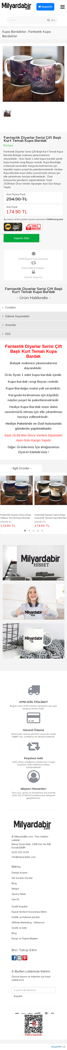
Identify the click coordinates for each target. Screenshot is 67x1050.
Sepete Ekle (21, 238)
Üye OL (15, 899)
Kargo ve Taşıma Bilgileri (25, 938)
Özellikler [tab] (10, 307)
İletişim (15, 888)
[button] (25, 530)
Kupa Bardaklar (14, 32)
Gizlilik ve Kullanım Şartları (26, 917)
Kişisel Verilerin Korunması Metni (29, 911)
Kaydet (18, 996)
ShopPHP (56, 1046)
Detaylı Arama (19, 872)
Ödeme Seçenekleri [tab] (16, 316)
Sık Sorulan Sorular (22, 878)
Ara (52, 20)
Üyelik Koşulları (20, 906)
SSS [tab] (7, 334)
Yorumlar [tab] (10, 325)
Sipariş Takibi (19, 894)
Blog (14, 883)
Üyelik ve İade (19, 927)
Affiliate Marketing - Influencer (28, 922)
